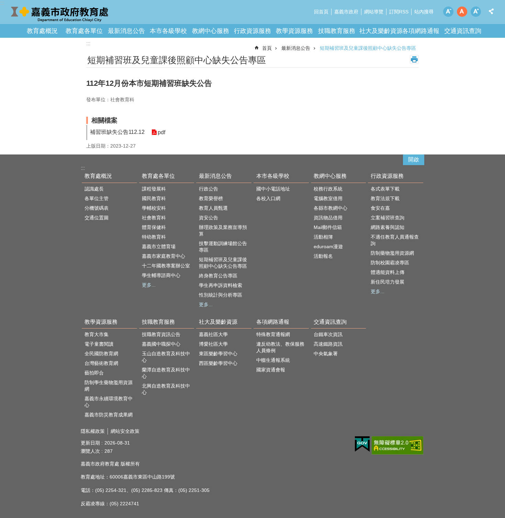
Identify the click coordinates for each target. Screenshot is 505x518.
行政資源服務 (252, 30)
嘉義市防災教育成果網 (109, 414)
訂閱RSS (398, 11)
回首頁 (321, 11)
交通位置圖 (97, 217)
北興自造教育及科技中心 (166, 389)
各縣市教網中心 (330, 208)
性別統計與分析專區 (220, 295)
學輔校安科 (154, 208)
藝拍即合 (94, 373)
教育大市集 (97, 334)
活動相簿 (323, 237)
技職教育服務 (336, 30)
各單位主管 (97, 198)
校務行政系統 (328, 189)
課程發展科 (154, 189)
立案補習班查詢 (387, 217)
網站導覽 (373, 11)
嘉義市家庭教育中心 (163, 256)
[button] (362, 444)
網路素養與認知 (387, 227)
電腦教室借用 (328, 198)
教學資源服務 (294, 30)
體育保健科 (154, 227)
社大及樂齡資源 (381, 30)
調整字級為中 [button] (462, 12)
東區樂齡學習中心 (218, 353)
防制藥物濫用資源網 (392, 253)
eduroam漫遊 (328, 246)
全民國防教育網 (101, 353)
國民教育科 (154, 198)
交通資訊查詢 (462, 30)
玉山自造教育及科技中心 (166, 357)
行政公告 (208, 189)
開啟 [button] (413, 159)
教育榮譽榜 (211, 198)
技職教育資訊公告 (161, 334)
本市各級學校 (168, 30)
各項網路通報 (420, 30)
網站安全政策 (125, 431)
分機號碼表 (97, 208)
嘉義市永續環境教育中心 (109, 402)
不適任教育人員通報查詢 (395, 240)
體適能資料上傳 (387, 272)
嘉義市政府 (346, 11)
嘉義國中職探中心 (161, 344)
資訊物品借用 (328, 217)
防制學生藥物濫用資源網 (109, 386)
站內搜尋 (424, 11)
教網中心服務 (210, 30)
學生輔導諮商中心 (161, 275)
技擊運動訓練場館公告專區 (223, 247)
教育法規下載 (385, 198)
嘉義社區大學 (213, 334)
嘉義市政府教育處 (60, 13)
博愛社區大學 (213, 344)
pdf (161, 132)
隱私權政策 (93, 431)
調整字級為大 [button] (476, 12)
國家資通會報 (270, 369)
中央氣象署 (326, 353)
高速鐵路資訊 (328, 344)
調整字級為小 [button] (448, 12)
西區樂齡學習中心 (218, 363)
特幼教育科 (154, 237)
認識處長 (94, 189)
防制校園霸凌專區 (390, 262)
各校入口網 (268, 198)
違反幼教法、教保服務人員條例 (280, 347)
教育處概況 (42, 30)
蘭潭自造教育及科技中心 (166, 373)
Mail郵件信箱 (328, 227)
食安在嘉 (380, 208)
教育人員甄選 (213, 208)
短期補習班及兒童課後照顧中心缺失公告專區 (368, 48)
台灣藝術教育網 (101, 363)
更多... (149, 285)
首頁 (267, 48)
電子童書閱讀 (99, 344)
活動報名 (323, 256)
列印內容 (414, 59)
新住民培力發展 (387, 282)
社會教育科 (154, 217)
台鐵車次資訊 (328, 334)
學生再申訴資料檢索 (220, 285)
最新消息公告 (126, 30)
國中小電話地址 (273, 189)
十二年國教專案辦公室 (166, 265)
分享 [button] (491, 11)
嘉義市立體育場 (159, 246)
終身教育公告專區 (218, 275)
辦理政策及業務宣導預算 (223, 231)
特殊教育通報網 (273, 334)
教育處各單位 (84, 30)
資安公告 (208, 217)
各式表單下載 (385, 189)
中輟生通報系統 (273, 360)
